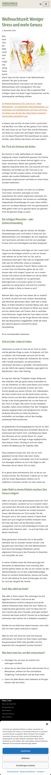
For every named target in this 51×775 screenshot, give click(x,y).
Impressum (40, 771)
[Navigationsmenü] (46, 4)
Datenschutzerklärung (27, 771)
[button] (47, 724)
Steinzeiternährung (8, 713)
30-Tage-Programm (8, 707)
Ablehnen (25, 758)
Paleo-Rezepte (6, 710)
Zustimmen (25, 751)
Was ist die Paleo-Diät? (9, 704)
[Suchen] (41, 4)
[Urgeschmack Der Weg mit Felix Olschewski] (10, 4)
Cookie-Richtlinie (13, 771)
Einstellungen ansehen (25, 765)
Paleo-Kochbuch (7, 717)
